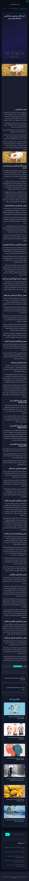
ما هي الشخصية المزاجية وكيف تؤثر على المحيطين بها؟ (15, 852)
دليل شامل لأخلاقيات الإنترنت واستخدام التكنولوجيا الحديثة (15, 848)
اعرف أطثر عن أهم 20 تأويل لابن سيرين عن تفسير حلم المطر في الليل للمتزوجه (14, 861)
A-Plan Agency (14, 878)
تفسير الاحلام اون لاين (14, 4)
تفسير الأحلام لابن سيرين (13, 8)
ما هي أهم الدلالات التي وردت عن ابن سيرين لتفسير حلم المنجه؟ (16, 865)
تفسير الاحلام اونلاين (23, 8)
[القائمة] (27, 1)
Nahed (12, 56)
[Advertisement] (14, 35)
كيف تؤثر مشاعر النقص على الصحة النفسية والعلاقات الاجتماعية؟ (16, 856)
